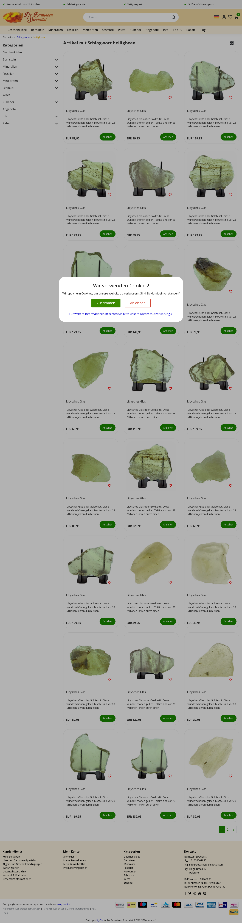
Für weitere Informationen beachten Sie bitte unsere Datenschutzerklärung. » (121, 314)
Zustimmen (106, 303)
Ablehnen (137, 303)
